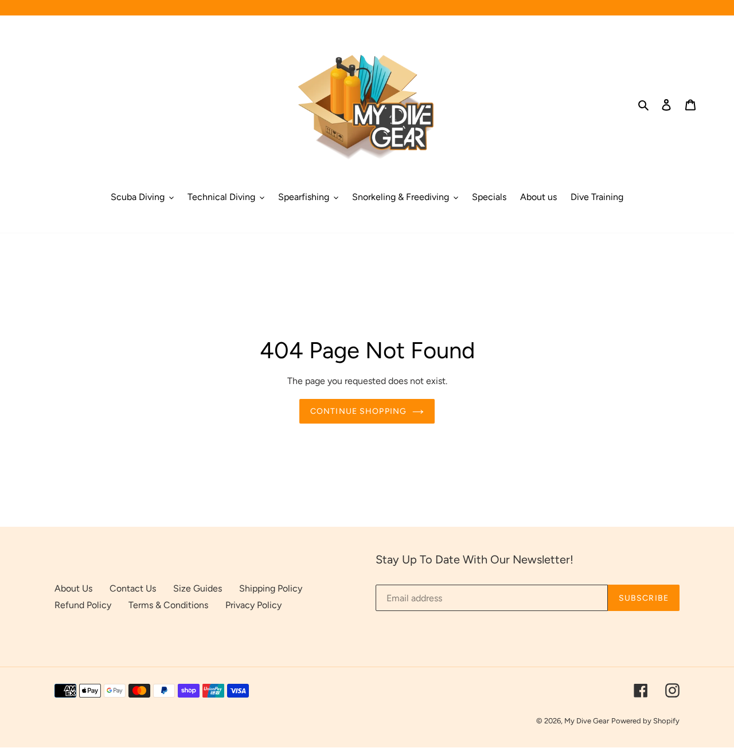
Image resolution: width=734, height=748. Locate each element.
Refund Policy (82, 605)
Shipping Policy (270, 588)
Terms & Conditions (168, 605)
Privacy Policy (253, 605)
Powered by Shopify (645, 720)
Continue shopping (358, 411)
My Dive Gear (586, 720)
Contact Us (133, 588)
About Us (73, 588)
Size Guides (197, 588)
